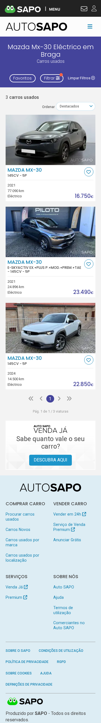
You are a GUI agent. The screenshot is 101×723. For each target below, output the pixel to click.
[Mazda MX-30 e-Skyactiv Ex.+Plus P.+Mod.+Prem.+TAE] (51, 232)
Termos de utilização (63, 610)
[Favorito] (88, 171)
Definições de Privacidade (29, 684)
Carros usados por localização (22, 557)
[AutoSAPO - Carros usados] (36, 26)
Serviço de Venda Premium (69, 527)
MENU (54, 9)
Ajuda (58, 597)
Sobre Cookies (19, 673)
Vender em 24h (67, 514)
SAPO (25, 701)
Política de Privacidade (27, 662)
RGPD (61, 662)
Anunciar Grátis (67, 540)
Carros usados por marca (22, 542)
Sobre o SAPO (18, 651)
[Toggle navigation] (90, 26)
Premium (14, 597)
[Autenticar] (84, 9)
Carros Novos (18, 529)
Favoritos (22, 78)
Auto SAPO (63, 587)
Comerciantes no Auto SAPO (69, 625)
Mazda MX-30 (25, 172)
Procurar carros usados (20, 516)
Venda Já (15, 587)
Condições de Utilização (61, 651)
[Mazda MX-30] (51, 140)
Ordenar (48, 107)
